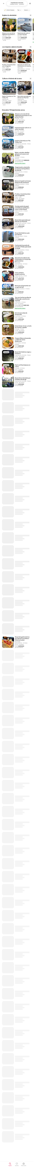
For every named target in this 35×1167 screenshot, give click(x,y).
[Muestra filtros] (30, 3)
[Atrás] (3, 3)
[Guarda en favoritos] (14, 20)
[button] (8, 37)
